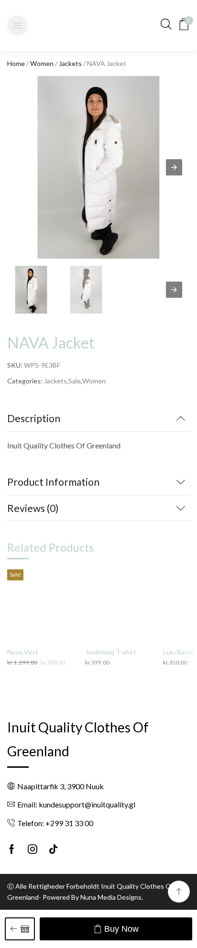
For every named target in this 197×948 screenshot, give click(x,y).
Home (16, 63)
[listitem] (31, 291)
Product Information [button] (53, 482)
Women (42, 63)
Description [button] (33, 418)
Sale (74, 381)
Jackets (70, 63)
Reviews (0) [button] (32, 508)
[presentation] (174, 290)
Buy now (121, 929)
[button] (17, 25)
